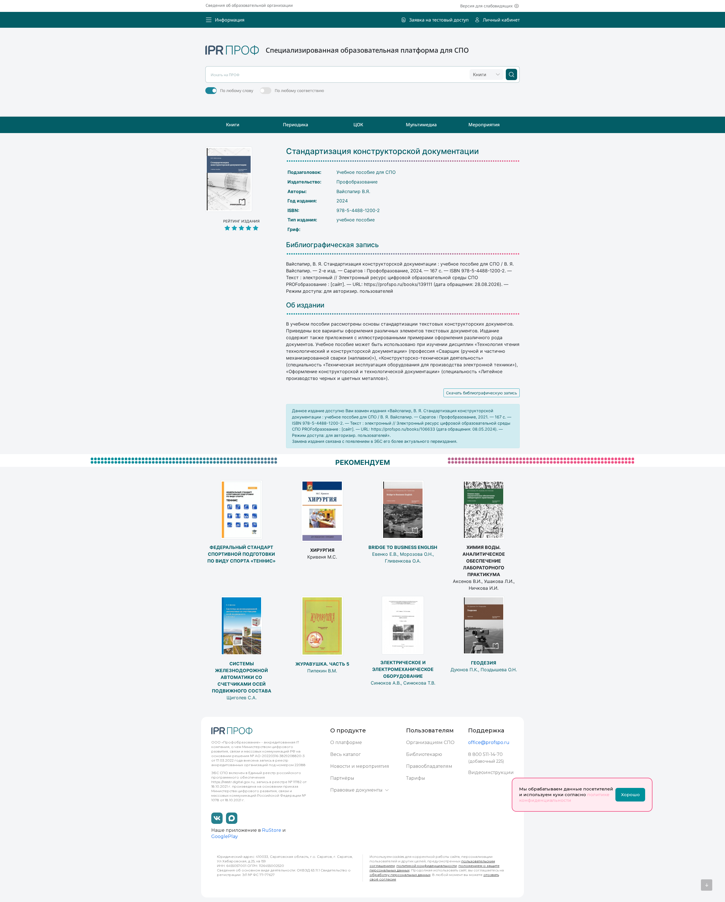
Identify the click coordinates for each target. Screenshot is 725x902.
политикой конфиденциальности (426, 865)
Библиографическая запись (332, 245)
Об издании (305, 305)
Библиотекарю (424, 754)
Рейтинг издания (241, 221)
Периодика (295, 124)
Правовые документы (356, 790)
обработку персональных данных (400, 875)
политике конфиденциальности (564, 797)
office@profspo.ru (488, 742)
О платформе (346, 742)
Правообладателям (429, 766)
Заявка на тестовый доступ (439, 20)
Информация (229, 20)
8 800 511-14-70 (485, 754)
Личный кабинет (501, 20)
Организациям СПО (430, 742)
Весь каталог (345, 754)
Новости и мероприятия (359, 766)
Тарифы (415, 778)
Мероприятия (484, 124)
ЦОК (358, 124)
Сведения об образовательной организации (249, 5)
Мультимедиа (421, 124)
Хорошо (630, 794)
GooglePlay (224, 836)
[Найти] (511, 74)
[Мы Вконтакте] (217, 818)
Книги (232, 124)
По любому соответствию (299, 90)
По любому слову (236, 90)
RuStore (271, 830)
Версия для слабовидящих (486, 5)
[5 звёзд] (241, 228)
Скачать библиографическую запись (481, 392)
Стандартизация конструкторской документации (382, 151)
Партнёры (342, 778)
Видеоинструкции (491, 772)
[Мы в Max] (231, 818)
